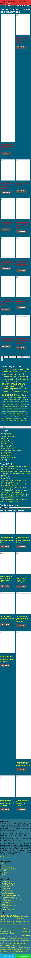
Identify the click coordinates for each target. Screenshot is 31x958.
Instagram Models (6, 452)
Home (3, 1)
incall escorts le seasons (19, 409)
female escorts (26, 931)
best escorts (17, 926)
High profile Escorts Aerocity (10, 447)
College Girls (5, 440)
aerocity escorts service (10, 919)
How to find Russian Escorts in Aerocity (12, 942)
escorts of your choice (16, 931)
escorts (19, 928)
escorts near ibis (24, 401)
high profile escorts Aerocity (12, 938)
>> (28, 5)
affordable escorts (4, 926)
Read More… (4, 857)
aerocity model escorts (10, 392)
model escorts (11, 947)
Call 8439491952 (8, 956)
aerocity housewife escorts (12, 381)
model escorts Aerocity (19, 947)
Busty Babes (5, 438)
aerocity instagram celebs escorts (14, 389)
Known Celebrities (7, 454)
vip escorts (14, 953)
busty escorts (8, 928)
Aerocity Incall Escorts (23, 922)
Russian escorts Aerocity (8, 457)
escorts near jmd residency (7, 402)
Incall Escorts (25, 942)
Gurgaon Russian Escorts (9, 869)
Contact (4, 874)
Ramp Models (5, 455)
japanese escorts (4, 947)
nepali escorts (8, 949)
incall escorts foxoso (16, 406)
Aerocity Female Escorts (8, 436)
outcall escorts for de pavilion (13, 413)
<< (6, 5)
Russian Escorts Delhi (8, 867)
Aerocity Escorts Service (8, 435)
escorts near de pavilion (7, 399)
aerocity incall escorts (14, 384)
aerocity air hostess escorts (12, 369)
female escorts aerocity (7, 933)
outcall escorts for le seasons (12, 418)
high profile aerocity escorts (14, 936)
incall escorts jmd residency (7, 409)
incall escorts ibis (24, 408)
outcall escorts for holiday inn (13, 415)
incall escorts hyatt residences (14, 408)
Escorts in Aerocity (7, 442)
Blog (3, 876)
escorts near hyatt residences (14, 401)
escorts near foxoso (16, 399)
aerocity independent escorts (13, 386)
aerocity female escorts (10, 377)
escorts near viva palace (23, 404)
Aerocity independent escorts (11, 924)
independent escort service (21, 945)
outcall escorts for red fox (15, 420)
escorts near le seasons (18, 402)
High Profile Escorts (7, 445)
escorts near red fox (14, 404)
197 (21, 5)
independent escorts (8, 945)
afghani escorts (11, 926)
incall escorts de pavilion (7, 406)
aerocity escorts (16, 374)
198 (25, 5)
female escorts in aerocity (20, 933)
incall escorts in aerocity (17, 943)
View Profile (6, 154)
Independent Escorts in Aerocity (11, 450)
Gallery (4, 870)
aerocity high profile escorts (18, 379)
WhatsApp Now (23, 956)
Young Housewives (7, 461)
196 (21, 357)
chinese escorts (14, 928)
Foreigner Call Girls (7, 443)
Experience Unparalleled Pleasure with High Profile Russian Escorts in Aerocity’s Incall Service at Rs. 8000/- (15, 496)
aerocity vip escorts (21, 397)
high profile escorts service (9, 940)
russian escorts (16, 949)
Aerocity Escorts (6, 433)
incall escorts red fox (17, 411)
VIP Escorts (5, 459)
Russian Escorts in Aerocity (15, 951)
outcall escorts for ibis (13, 416)
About (3, 865)
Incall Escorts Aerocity (8, 449)
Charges (4, 872)
